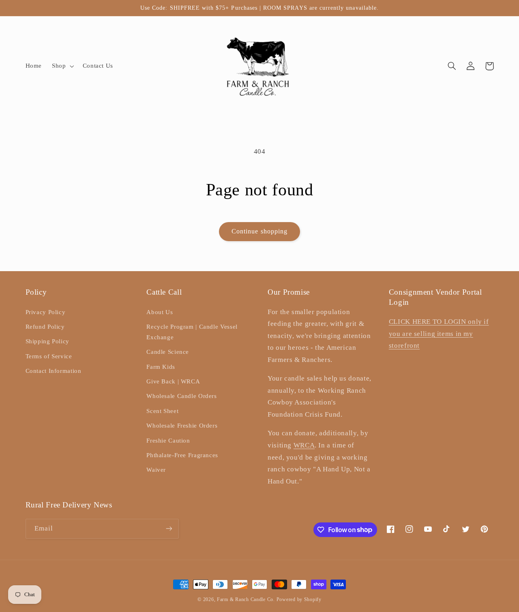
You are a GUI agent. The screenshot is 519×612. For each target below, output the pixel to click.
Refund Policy (45, 326)
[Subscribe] (168, 529)
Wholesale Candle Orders (181, 396)
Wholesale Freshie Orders (181, 425)
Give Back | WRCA (173, 381)
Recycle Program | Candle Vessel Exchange (192, 331)
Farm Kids (160, 367)
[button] (62, 66)
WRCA (304, 445)
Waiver (156, 469)
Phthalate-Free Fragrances (182, 455)
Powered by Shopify (299, 599)
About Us (159, 312)
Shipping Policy (47, 341)
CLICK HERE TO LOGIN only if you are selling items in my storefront (439, 333)
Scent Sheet (162, 411)
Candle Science (167, 352)
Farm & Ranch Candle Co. (246, 599)
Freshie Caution (168, 440)
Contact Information (53, 371)
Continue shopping (259, 231)
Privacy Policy (46, 312)
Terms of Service (49, 356)
